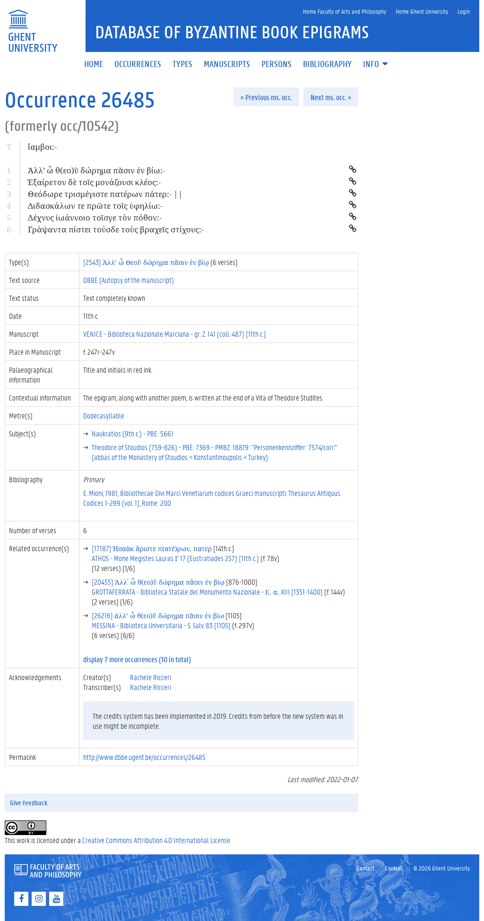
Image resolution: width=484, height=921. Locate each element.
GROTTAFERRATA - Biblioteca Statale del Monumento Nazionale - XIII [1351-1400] (207, 592)
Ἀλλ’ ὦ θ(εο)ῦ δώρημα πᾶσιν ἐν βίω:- (96, 170)
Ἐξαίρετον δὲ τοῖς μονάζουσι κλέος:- (94, 182)
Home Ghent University (422, 11)
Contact (365, 868)
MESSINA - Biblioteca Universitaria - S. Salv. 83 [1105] (161, 625)
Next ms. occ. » (331, 97)
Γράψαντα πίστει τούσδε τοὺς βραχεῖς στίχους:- (116, 229)
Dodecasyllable (103, 415)
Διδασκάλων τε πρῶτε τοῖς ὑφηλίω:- (95, 205)
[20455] (158, 582)
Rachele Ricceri (150, 677)
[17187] (152, 548)
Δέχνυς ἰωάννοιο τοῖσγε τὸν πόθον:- (95, 217)
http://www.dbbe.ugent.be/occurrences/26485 (144, 757)
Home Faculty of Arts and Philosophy (344, 11)
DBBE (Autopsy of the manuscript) (128, 280)
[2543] (146, 262)
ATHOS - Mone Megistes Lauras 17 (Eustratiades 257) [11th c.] (175, 558)
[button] (376, 64)
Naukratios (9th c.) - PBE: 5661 (132, 433)
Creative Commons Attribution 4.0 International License (156, 840)
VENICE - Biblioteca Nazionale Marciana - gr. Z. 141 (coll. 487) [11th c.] (174, 334)
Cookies (394, 868)
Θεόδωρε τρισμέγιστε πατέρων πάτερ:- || (105, 193)
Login (464, 11)
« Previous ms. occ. (266, 97)
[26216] (158, 615)
